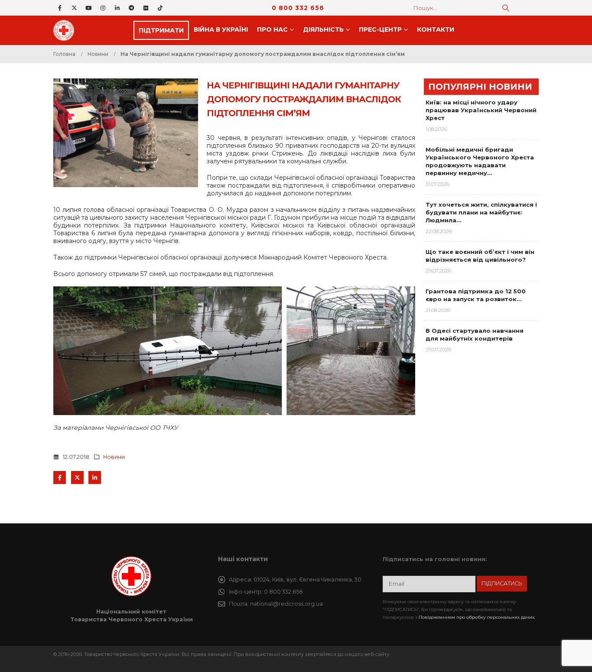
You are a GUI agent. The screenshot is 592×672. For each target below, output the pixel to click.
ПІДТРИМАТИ (161, 30)
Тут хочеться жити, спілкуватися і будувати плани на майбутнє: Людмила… (481, 212)
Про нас (272, 29)
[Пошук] (506, 7)
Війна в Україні (221, 29)
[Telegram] (131, 8)
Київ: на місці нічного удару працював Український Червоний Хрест (481, 110)
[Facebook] (60, 8)
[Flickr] (146, 8)
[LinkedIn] (117, 8)
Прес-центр (380, 29)
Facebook (59, 477)
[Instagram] (103, 8)
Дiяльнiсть (323, 29)
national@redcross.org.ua (286, 604)
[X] (74, 8)
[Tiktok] (160, 8)
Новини (114, 457)
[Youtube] (88, 8)
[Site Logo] (66, 30)
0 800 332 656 (298, 8)
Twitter (77, 477)
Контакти (435, 29)
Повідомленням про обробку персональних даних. (477, 617)
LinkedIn (94, 477)
